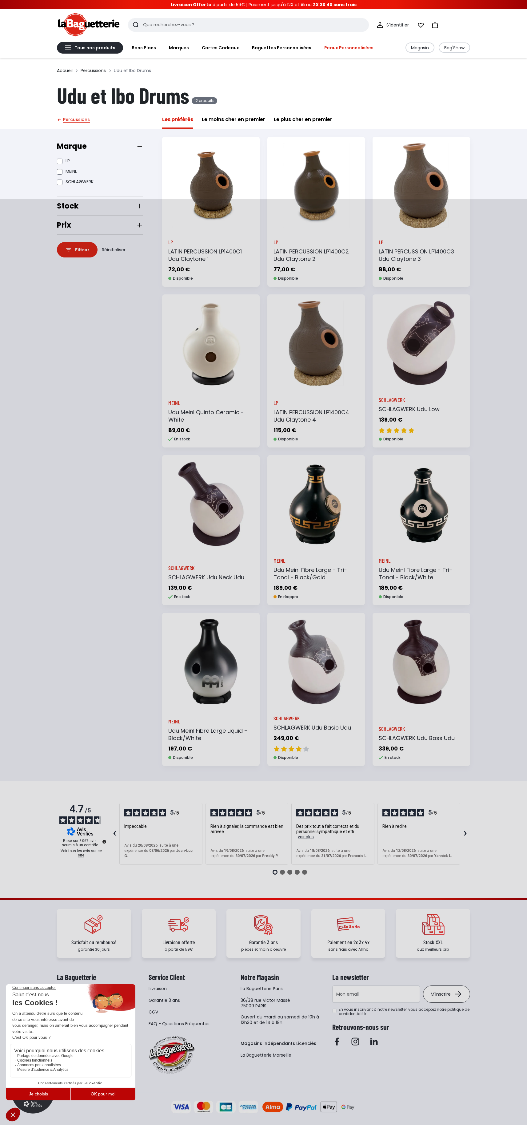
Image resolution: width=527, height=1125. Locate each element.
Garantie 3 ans (164, 1000)
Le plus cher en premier (303, 119)
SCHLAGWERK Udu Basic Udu (312, 727)
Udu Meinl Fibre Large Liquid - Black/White (207, 734)
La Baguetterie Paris (262, 988)
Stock (67, 206)
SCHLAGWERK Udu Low (409, 409)
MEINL (71, 171)
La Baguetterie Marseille (266, 1055)
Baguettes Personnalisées (281, 48)
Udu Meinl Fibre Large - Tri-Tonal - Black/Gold (310, 573)
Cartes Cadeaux (220, 48)
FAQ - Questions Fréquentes (179, 1024)
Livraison (158, 988)
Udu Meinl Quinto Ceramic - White (206, 415)
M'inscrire (441, 994)
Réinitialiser (114, 250)
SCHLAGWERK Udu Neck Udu (206, 577)
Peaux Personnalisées (348, 48)
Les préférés (177, 119)
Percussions (93, 70)
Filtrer (82, 250)
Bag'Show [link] (454, 48)
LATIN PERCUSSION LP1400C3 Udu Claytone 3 (416, 255)
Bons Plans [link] (144, 48)
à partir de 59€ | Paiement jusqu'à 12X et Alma (264, 5)
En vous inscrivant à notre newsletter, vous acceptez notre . (404, 1011)
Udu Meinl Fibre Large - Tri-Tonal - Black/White (415, 573)
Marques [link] (179, 48)
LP (68, 161)
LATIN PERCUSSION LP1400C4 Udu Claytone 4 (311, 415)
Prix (64, 225)
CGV (153, 1012)
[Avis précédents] (114, 834)
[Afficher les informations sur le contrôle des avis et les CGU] (104, 841)
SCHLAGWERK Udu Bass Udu (417, 738)
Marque (72, 146)
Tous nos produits (94, 48)
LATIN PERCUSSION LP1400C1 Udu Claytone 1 (205, 255)
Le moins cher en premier (233, 119)
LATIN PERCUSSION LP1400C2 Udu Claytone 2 (311, 255)
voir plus (306, 836)
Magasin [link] (420, 48)
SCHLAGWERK (80, 181)
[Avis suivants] (465, 834)
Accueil (65, 70)
